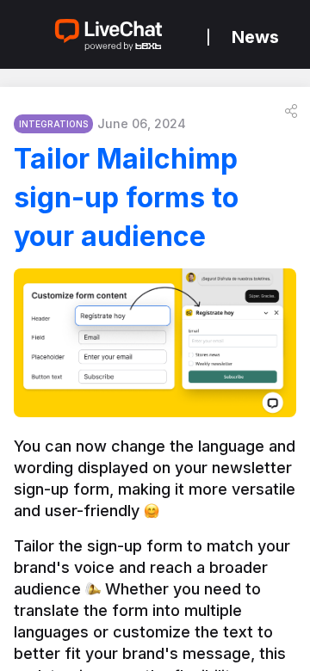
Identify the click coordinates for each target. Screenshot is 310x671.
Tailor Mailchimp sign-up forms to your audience (126, 197)
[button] (291, 111)
